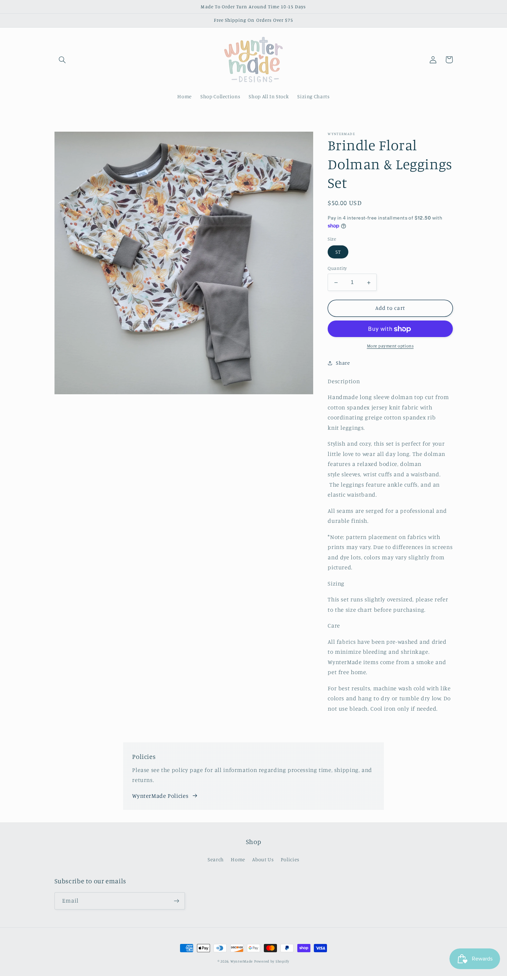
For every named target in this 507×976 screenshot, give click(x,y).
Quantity (337, 268)
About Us (263, 859)
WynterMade (241, 961)
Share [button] (343, 363)
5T (338, 252)
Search (216, 859)
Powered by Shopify (271, 961)
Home (238, 859)
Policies (290, 859)
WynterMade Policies (160, 795)
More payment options (390, 345)
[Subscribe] (176, 900)
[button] (62, 60)
